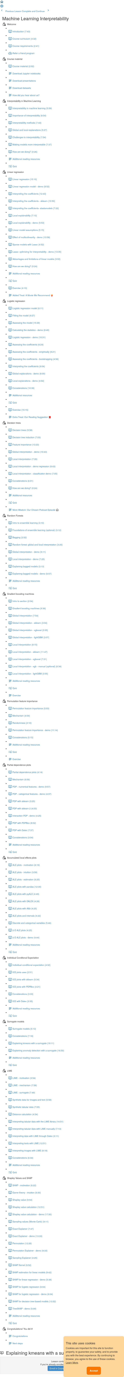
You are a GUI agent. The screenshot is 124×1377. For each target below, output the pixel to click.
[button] (2, 2)
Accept (94, 1370)
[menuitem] (2, 6)
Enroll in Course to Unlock (62, 1368)
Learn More (72, 1362)
